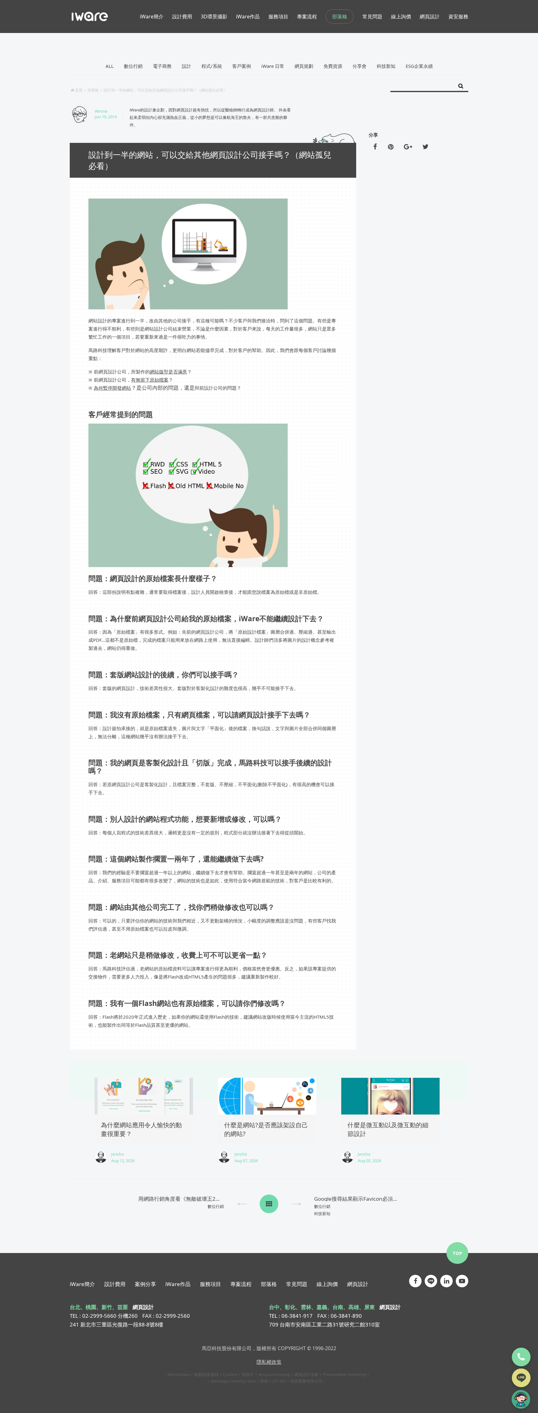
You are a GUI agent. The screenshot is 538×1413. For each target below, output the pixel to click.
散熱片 (248, 1374)
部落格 (339, 16)
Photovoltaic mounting (344, 1374)
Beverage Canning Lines (233, 1381)
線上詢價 (327, 1284)
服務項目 (210, 1284)
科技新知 (386, 66)
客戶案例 (241, 66)
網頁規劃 (304, 66)
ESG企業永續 (419, 66)
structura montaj (274, 1374)
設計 (186, 66)
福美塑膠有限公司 (306, 1381)
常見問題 (296, 1284)
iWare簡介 (82, 1284)
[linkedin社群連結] (446, 1281)
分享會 (359, 66)
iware (90, 16)
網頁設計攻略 (306, 1374)
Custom (230, 1374)
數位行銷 (133, 66)
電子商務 (162, 66)
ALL (110, 66)
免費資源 (332, 66)
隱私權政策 (269, 1362)
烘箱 (264, 1381)
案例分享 (145, 1284)
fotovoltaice (179, 1374)
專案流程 (241, 1284)
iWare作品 (178, 1284)
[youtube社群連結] (462, 1281)
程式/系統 (211, 66)
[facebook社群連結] (415, 1281)
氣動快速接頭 (206, 1374)
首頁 (79, 90)
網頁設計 (357, 1284)
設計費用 (114, 1284)
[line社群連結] (431, 1281)
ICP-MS (279, 1381)
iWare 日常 (272, 66)
